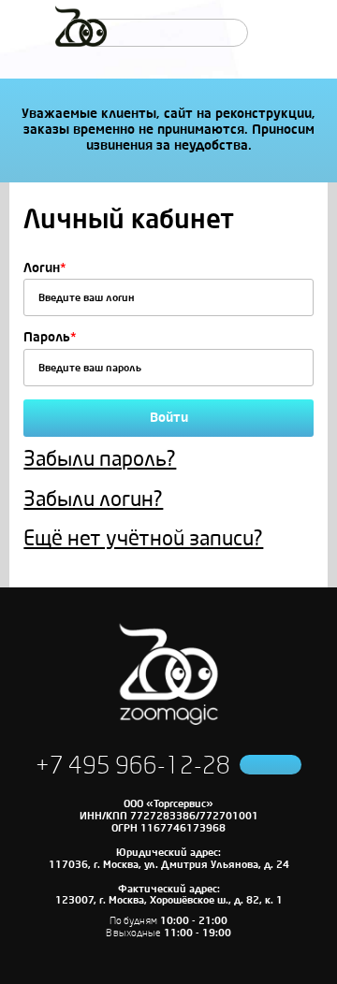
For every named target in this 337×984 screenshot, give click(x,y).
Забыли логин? (93, 499)
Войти (169, 418)
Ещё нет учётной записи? (143, 539)
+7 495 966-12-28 (133, 766)
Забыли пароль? (99, 459)
